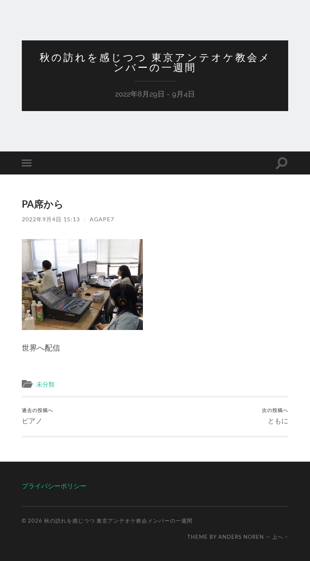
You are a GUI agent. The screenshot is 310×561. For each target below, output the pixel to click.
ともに (275, 415)
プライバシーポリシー (54, 486)
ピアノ (37, 415)
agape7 (102, 219)
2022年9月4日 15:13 (51, 219)
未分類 (45, 384)
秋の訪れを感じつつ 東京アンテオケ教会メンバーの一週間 (155, 62)
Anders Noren (241, 537)
